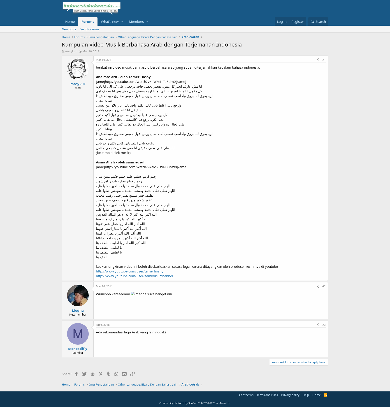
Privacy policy (290, 395)
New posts (69, 29)
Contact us (246, 395)
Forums (87, 21)
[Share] (318, 60)
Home (70, 21)
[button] (122, 21)
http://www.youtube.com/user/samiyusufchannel (134, 276)
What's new (110, 21)
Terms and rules (267, 395)
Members (136, 21)
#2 (324, 286)
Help (306, 395)
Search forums (89, 29)
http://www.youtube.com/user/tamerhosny (129, 271)
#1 (324, 60)
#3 (324, 325)
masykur (71, 51)
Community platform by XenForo (195, 403)
